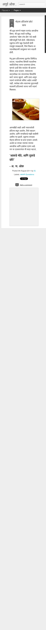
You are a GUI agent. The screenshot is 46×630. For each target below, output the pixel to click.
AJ (35, 170)
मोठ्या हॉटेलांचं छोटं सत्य (24, 23)
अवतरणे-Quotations (27, 174)
